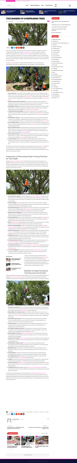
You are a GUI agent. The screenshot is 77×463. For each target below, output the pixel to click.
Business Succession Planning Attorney (61, 43)
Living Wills (55, 68)
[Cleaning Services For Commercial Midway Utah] (22, 12)
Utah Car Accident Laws (56, 32)
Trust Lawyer (55, 90)
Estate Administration (57, 57)
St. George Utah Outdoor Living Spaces (50, 11)
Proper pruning (18, 315)
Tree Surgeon (55, 86)
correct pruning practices (16, 277)
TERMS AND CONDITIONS (26, 1)
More (56, 6)
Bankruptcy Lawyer (57, 39)
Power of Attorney (56, 77)
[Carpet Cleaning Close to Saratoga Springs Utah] (3, 12)
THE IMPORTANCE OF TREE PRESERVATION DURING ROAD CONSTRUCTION (15, 428)
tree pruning (42, 146)
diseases (26, 109)
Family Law (55, 64)
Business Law (55, 41)
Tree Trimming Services (58, 88)
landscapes (44, 217)
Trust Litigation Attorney (58, 92)
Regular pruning (22, 362)
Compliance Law (56, 48)
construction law (56, 50)
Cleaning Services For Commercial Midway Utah (30, 11)
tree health (26, 53)
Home (27, 5)
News (42, 5)
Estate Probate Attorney (58, 63)
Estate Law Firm (56, 59)
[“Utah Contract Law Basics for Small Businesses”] (60, 12)
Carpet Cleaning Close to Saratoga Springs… (11, 11)
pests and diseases (25, 132)
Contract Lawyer (56, 52)
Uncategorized (56, 94)
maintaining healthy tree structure (37, 373)
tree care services (12, 248)
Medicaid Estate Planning (58, 70)
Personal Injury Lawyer (57, 75)
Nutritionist (55, 74)
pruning (12, 62)
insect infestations (35, 109)
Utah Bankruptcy (56, 95)
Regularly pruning (15, 222)
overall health (28, 96)
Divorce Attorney (56, 55)
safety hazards (38, 114)
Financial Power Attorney (58, 66)
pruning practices (27, 52)
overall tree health (22, 357)
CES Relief (55, 44)
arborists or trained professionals (34, 367)
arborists (24, 245)
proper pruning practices (16, 161)
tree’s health (46, 120)
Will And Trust (55, 97)
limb (29, 112)
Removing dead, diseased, (27, 333)
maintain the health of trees (36, 196)
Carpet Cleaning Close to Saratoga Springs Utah (16, 259)
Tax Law (54, 85)
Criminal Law (55, 54)
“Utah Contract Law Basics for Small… (69, 11)
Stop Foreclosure (49, 5)
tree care (46, 257)
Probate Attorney (56, 81)
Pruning (18, 202)
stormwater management (14, 241)
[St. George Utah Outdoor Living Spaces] (41, 12)
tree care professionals (33, 245)
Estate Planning (56, 61)
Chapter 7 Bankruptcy (35, 5)
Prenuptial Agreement (57, 79)
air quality (23, 227)
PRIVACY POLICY (18, 1)
